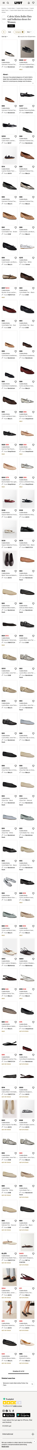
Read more (5, 1446)
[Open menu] (4, 3)
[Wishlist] (33, 3)
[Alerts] (29, 3)
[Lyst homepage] (18, 3)
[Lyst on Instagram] (3, 1411)
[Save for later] (16, 60)
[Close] (34, 1441)
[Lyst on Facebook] (13, 1411)
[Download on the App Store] (8, 1415)
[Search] (8, 3)
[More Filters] (4, 32)
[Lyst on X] (10, 1411)
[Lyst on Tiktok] (7, 1411)
